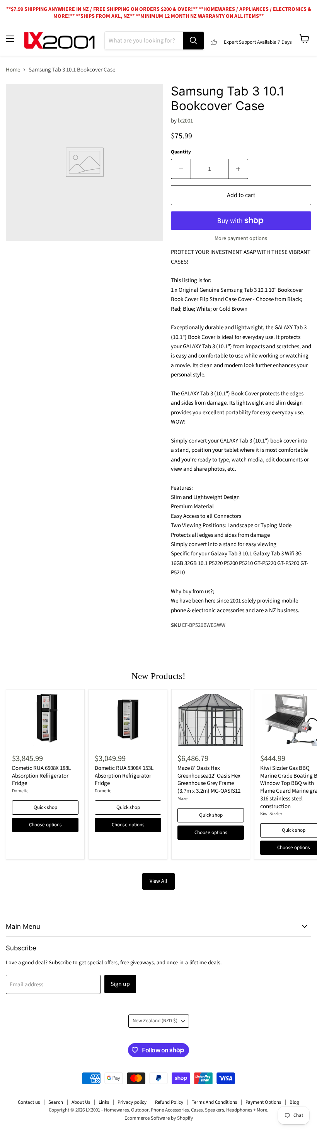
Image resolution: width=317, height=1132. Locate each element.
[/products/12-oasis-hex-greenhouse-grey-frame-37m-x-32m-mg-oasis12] (210, 720)
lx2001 (185, 121)
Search (55, 1102)
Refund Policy (169, 1102)
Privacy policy (132, 1102)
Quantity (181, 152)
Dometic (20, 791)
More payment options (241, 238)
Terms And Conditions (214, 1102)
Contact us (29, 1102)
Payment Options (263, 1102)
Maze (182, 798)
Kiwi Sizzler (271, 813)
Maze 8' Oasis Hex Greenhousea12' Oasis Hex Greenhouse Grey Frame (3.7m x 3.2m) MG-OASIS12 (208, 779)
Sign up (120, 984)
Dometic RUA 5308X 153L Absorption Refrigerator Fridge (124, 775)
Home (13, 69)
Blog (294, 1102)
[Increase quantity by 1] (238, 169)
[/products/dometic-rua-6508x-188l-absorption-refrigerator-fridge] (45, 720)
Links (104, 1102)
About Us (81, 1102)
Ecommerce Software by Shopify (158, 1118)
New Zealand (155, 1020)
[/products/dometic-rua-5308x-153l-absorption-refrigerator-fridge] (128, 720)
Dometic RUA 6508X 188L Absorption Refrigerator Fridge (41, 775)
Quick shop (45, 807)
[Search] (193, 40)
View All (158, 881)
